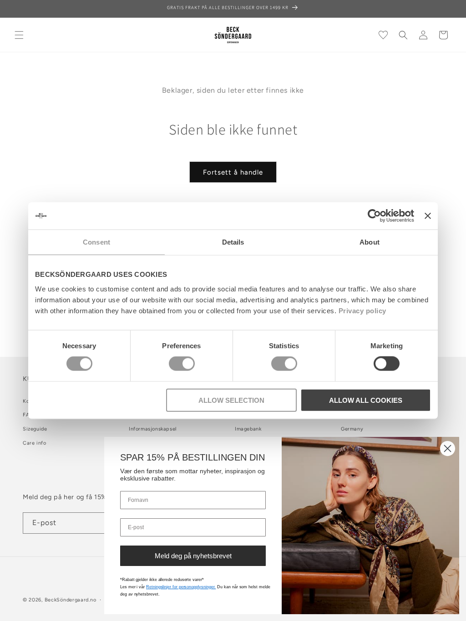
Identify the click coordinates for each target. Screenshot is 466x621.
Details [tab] (233, 242)
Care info (34, 443)
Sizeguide (35, 429)
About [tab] (370, 242)
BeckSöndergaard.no (70, 600)
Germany (352, 429)
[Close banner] (428, 216)
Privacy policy (362, 310)
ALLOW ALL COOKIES (365, 400)
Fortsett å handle (233, 172)
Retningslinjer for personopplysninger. (181, 587)
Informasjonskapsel (153, 429)
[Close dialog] (448, 448)
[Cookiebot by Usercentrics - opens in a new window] (374, 216)
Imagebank (248, 429)
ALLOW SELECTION (231, 400)
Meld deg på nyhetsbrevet (193, 556)
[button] (19, 35)
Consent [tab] (96, 242)
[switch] (182, 363)
